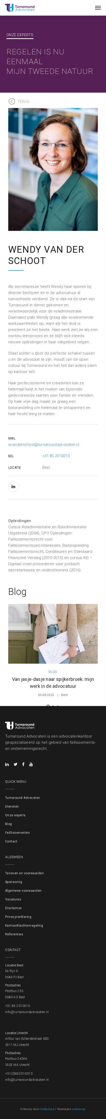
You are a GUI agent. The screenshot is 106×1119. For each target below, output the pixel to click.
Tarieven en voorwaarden (24, 873)
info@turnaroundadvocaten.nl (27, 1012)
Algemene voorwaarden (23, 890)
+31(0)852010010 (18, 1073)
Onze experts (15, 815)
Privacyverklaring (18, 917)
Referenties (14, 934)
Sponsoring (13, 882)
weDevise (79, 1109)
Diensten (12, 806)
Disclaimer (13, 908)
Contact (11, 841)
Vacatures (13, 899)
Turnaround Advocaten (22, 798)
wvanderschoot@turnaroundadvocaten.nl (43, 445)
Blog (8, 824)
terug (23, 102)
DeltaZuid (47, 1109)
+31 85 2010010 (56, 456)
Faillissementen (17, 833)
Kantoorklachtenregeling (24, 925)
